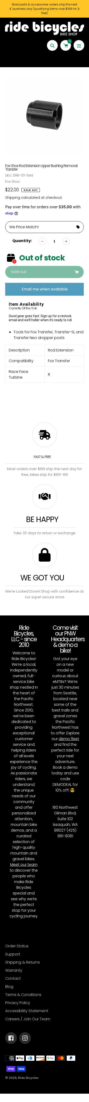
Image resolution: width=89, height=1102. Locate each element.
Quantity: (22, 241)
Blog (9, 986)
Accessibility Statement (26, 1011)
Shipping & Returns (22, 962)
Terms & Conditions (23, 994)
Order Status (16, 946)
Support (12, 954)
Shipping (12, 197)
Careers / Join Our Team (27, 1019)
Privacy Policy (17, 1003)
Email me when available (45, 289)
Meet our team (23, 864)
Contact (13, 978)
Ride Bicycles (28, 1078)
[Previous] (10, 8)
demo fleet (69, 738)
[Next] (78, 8)
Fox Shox (12, 181)
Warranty (13, 970)
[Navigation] (79, 45)
